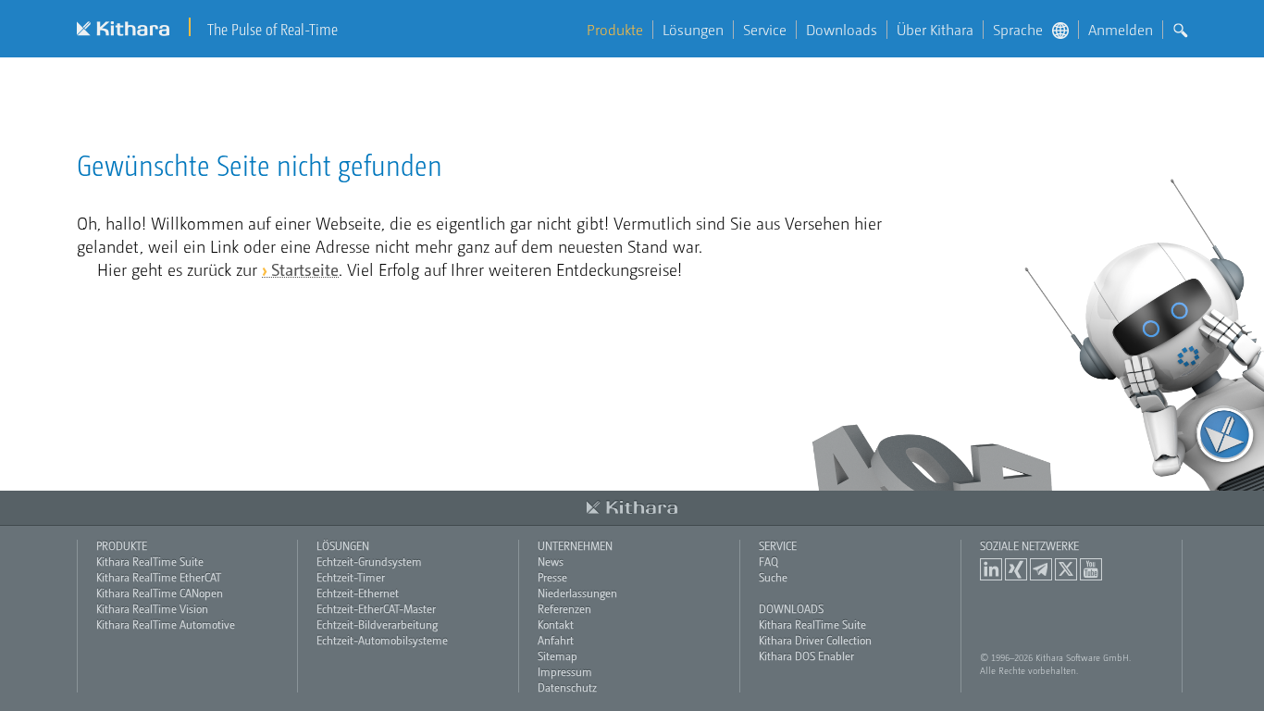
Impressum (565, 671)
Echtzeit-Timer (350, 576)
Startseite (305, 269)
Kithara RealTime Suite (150, 561)
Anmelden (1120, 29)
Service (765, 29)
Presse (552, 576)
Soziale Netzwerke (1029, 545)
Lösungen (693, 29)
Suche (773, 576)
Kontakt (556, 624)
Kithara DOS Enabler (806, 655)
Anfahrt (556, 639)
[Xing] (1016, 569)
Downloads (841, 29)
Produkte (615, 29)
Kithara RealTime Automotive (165, 624)
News (551, 561)
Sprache (1018, 29)
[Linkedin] (991, 569)
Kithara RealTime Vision (152, 608)
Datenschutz (567, 687)
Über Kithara (935, 29)
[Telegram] (1041, 569)
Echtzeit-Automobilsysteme (382, 639)
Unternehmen (575, 545)
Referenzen (564, 608)
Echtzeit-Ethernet (357, 592)
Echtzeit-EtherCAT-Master (376, 608)
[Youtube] (1091, 569)
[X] (1066, 569)
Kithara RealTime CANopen (159, 592)
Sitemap (557, 655)
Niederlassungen (577, 592)
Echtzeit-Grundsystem (369, 561)
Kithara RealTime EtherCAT (158, 576)
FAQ (768, 561)
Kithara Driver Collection (815, 639)
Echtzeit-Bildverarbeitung (377, 624)
